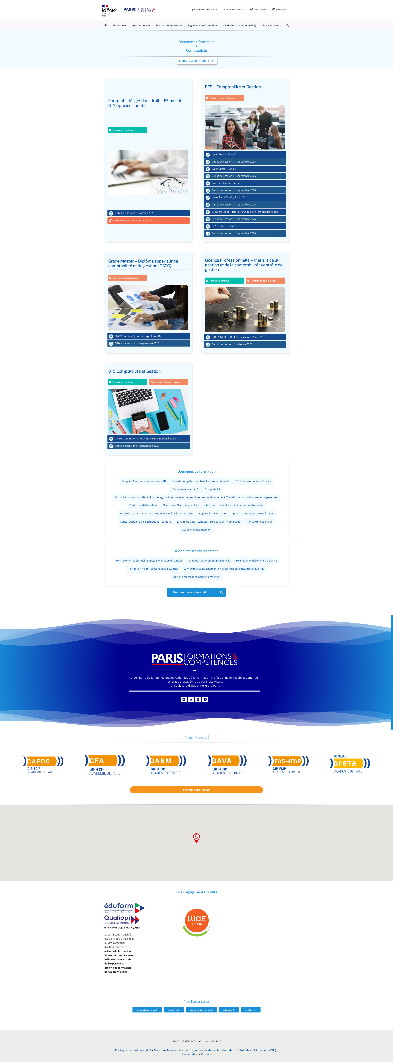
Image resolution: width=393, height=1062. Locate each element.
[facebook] (184, 699)
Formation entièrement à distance (256, 560)
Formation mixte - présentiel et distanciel (153, 568)
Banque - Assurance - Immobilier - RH (144, 481)
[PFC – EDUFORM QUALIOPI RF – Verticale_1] (124, 904)
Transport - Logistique (259, 521)
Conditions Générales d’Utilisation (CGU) (249, 1050)
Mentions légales (165, 1050)
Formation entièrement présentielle (208, 560)
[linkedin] (198, 699)
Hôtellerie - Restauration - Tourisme (241, 505)
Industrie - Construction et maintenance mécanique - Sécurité (156, 513)
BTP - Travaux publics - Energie (253, 481)
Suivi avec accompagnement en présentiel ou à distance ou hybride (224, 568)
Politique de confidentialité (133, 1050)
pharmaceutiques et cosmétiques (253, 513)
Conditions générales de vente (199, 1050)
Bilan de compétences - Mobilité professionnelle (200, 481)
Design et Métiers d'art (143, 505)
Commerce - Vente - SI (186, 489)
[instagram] (191, 699)
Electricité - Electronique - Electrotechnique (189, 505)
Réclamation (190, 1054)
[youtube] (205, 699)
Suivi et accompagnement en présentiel (196, 577)
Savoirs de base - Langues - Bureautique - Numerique (208, 521)
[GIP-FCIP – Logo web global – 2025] (128, 6)
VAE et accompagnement (197, 529)
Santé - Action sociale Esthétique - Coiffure (145, 521)
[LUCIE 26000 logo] (196, 909)
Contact (206, 1054)
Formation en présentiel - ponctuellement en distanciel (149, 560)
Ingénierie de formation (213, 513)
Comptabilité (212, 489)
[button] (287, 25)
